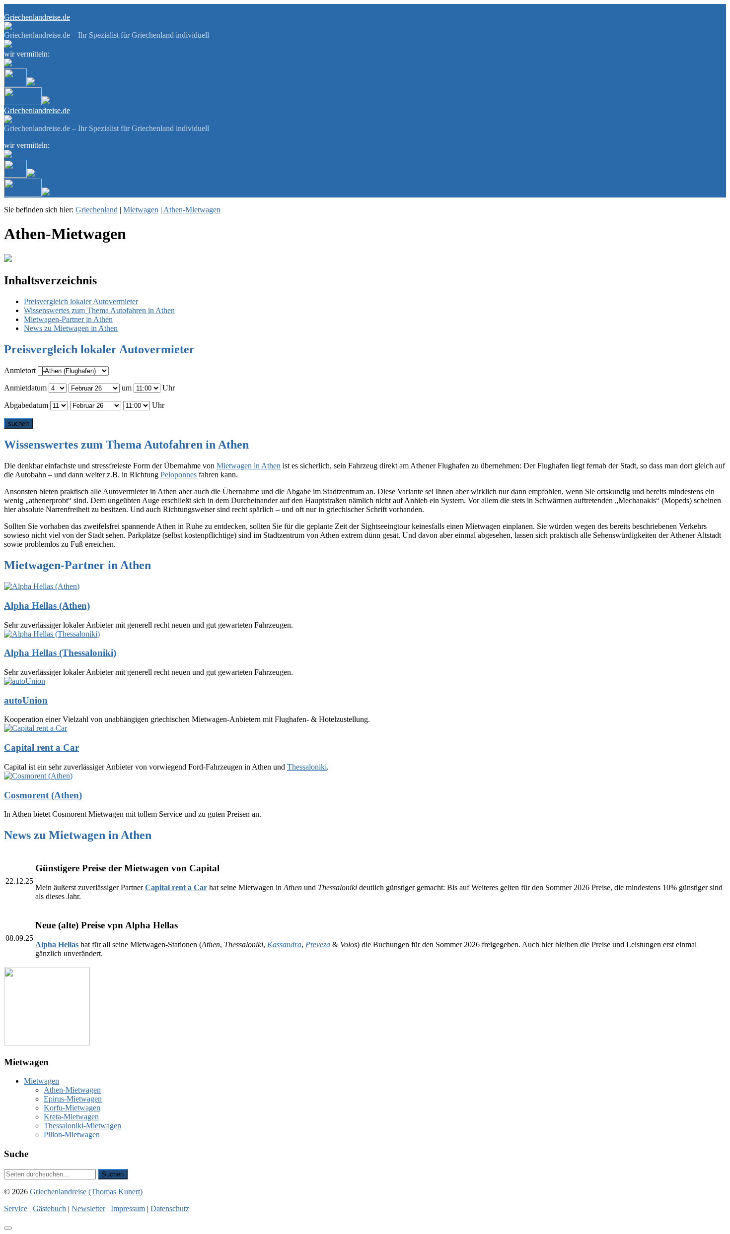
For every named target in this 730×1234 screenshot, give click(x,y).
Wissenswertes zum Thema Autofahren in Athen (99, 310)
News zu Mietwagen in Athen (71, 328)
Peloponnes (178, 474)
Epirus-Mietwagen (73, 1099)
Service (15, 8)
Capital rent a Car (41, 747)
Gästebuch (44, 8)
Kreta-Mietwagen (71, 1116)
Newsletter (77, 8)
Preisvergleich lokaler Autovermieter (81, 301)
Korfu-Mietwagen (72, 1108)
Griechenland (96, 209)
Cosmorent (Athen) (43, 795)
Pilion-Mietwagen (72, 1134)
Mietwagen (59, 91)
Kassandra (284, 944)
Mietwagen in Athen (249, 465)
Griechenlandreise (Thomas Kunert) (86, 1191)
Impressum (128, 1208)
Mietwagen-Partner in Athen (68, 319)
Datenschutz (169, 1208)
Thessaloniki (307, 767)
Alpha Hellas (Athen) (47, 605)
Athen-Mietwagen (191, 209)
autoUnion (26, 700)
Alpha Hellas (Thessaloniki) (60, 653)
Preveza (317, 944)
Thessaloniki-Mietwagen (82, 1125)
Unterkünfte (46, 72)
